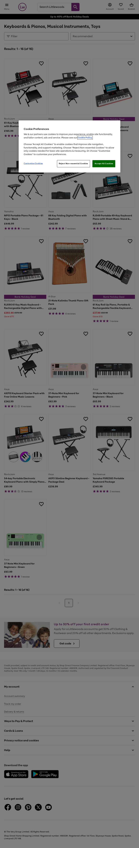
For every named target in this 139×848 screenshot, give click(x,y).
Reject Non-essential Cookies (73, 163)
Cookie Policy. (85, 137)
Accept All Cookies (104, 163)
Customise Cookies (33, 163)
